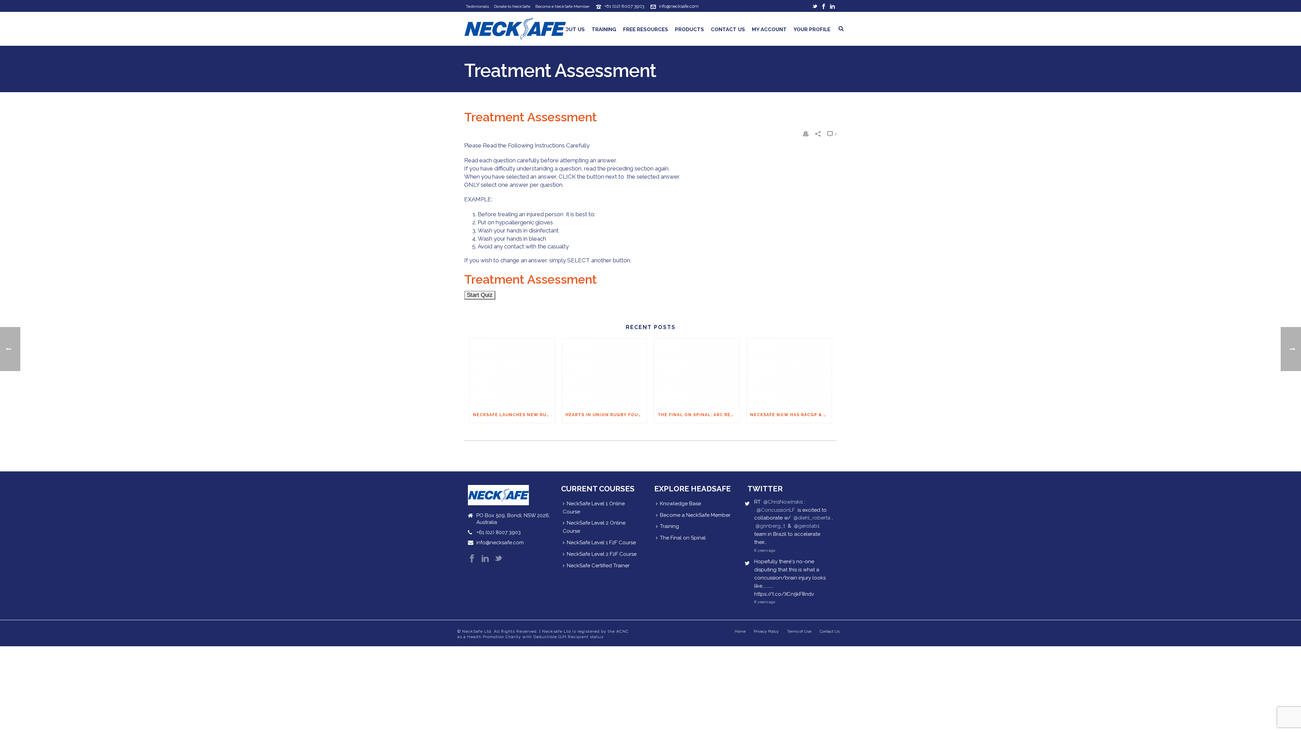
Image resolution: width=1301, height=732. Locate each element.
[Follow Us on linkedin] (485, 559)
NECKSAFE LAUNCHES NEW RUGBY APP (514, 414)
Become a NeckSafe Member (695, 515)
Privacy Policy (766, 631)
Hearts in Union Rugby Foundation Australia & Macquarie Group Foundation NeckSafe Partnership (606, 414)
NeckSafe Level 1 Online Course (594, 508)
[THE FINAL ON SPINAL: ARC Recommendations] (696, 373)
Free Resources (645, 29)
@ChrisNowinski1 (783, 502)
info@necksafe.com (679, 6)
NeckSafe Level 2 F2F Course (602, 554)
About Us (571, 29)
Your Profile (811, 29)
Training (604, 29)
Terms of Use (799, 631)
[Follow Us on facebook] (472, 559)
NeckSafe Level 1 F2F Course (601, 543)
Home (740, 631)
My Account (769, 29)
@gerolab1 (807, 526)
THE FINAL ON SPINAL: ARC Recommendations (698, 414)
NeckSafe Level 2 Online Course (594, 527)
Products (689, 29)
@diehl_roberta (811, 518)
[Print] (805, 134)
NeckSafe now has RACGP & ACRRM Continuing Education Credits (791, 414)
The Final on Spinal (683, 538)
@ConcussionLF (776, 510)
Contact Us (728, 29)
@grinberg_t (770, 526)
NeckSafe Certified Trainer (598, 566)
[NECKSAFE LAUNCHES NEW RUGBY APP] (512, 373)
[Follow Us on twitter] (498, 559)
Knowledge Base (680, 504)
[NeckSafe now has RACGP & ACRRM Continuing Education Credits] (789, 373)
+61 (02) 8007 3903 (624, 6)
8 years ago (764, 550)
